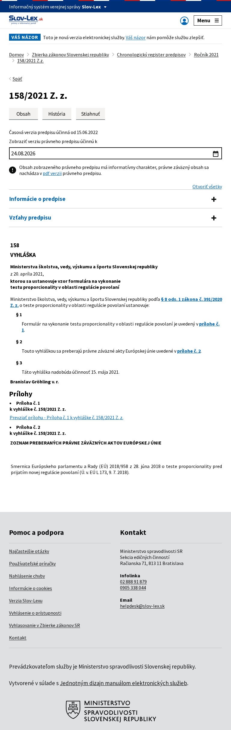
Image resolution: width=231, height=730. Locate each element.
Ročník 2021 (206, 54)
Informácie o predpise (37, 198)
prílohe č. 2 (189, 351)
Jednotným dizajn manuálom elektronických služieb (123, 683)
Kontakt (17, 638)
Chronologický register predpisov (151, 54)
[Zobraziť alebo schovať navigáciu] (184, 20)
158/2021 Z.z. (30, 61)
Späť (17, 79)
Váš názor (136, 37)
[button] (90, 114)
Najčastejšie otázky (29, 551)
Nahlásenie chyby (27, 576)
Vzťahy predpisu (30, 217)
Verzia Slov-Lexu (25, 600)
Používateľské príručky (32, 563)
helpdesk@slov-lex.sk (142, 606)
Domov (16, 54)
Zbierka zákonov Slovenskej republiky (70, 54)
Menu (203, 20)
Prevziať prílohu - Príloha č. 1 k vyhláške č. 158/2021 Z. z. (66, 417)
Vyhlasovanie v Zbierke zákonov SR (44, 625)
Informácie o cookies (30, 588)
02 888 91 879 (133, 582)
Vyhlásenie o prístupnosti (35, 613)
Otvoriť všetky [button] (207, 186)
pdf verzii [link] (52, 173)
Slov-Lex (91, 7)
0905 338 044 (133, 588)
